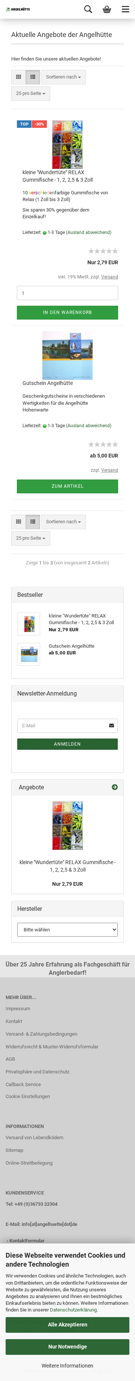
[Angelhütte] (15, 9)
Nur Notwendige (67, 1347)
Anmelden (67, 744)
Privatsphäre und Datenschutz (37, 1072)
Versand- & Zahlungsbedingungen (41, 1034)
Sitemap (14, 1150)
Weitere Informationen (67, 1366)
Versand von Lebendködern (34, 1137)
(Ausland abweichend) (88, 232)
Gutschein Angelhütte (47, 383)
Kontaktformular (27, 1240)
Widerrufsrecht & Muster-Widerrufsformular (52, 1046)
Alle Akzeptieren (67, 1325)
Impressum (18, 1008)
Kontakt (14, 1021)
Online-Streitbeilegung (29, 1163)
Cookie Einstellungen (28, 1096)
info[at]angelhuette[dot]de (49, 1224)
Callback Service (23, 1084)
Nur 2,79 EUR (67, 884)
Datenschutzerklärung (73, 1310)
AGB (10, 1059)
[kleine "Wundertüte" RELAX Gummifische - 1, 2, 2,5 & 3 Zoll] (67, 825)
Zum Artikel (68, 486)
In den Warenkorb (67, 312)
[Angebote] (115, 787)
